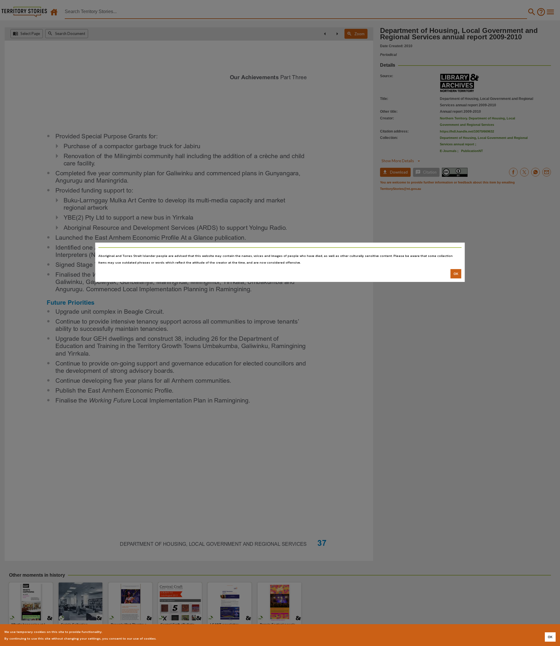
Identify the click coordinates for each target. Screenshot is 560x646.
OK (456, 273)
